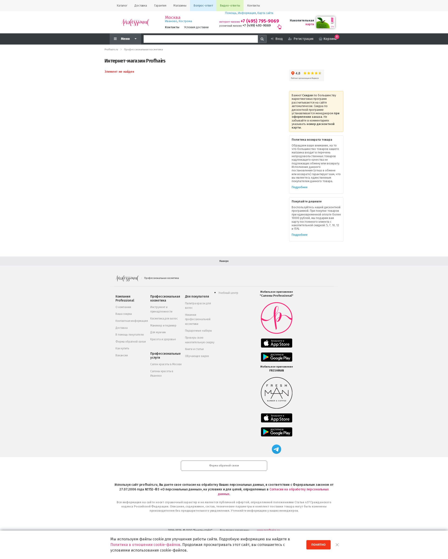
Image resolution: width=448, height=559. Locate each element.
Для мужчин (158, 332)
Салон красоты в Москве (166, 364)
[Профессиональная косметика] (135, 22)
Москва (173, 17)
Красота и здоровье (163, 339)
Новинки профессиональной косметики (197, 319)
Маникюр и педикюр (163, 325)
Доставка (122, 328)
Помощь (231, 13)
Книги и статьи (194, 349)
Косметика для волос (164, 318)
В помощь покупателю (130, 334)
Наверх (224, 261)
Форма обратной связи (131, 341)
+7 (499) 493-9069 (256, 26)
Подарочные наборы (198, 330)
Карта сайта (265, 13)
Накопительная (302, 20)
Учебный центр (228, 293)
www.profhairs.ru (268, 530)
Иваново (171, 21)
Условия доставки (196, 27)
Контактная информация (132, 321)
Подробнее (300, 187)
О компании (123, 307)
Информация (247, 13)
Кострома (185, 21)
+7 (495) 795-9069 (260, 21)
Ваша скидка (124, 314)
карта (309, 24)
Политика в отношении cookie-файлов (145, 544)
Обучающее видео (197, 356)
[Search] (262, 39)
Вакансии (122, 355)
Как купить (122, 348)
